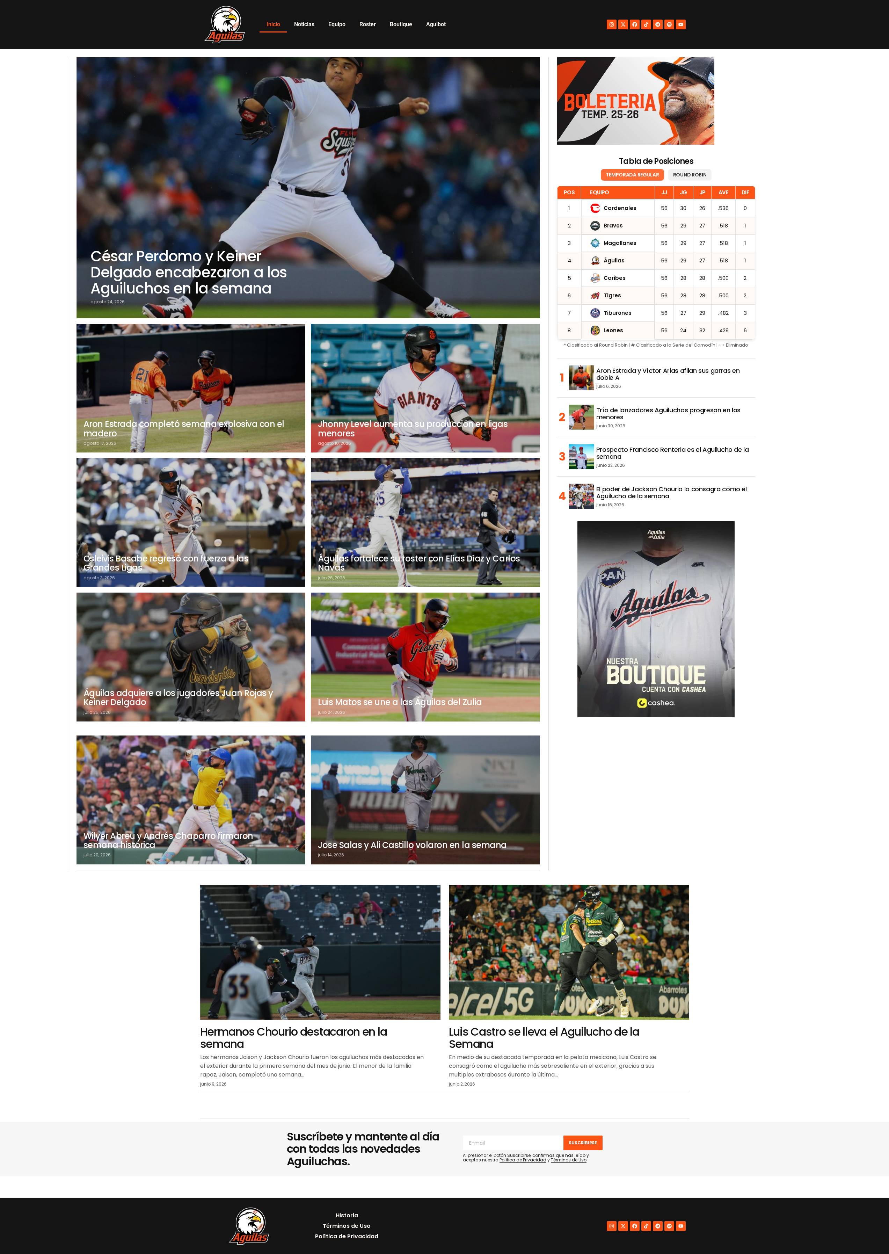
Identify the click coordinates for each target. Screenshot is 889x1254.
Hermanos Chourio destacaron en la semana (293, 1037)
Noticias (304, 24)
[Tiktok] (646, 24)
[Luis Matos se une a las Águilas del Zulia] (425, 657)
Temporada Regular (632, 174)
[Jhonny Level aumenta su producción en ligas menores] (425, 388)
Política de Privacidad (523, 1160)
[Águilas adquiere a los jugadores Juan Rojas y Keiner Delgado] (191, 657)
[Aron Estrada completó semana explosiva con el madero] (191, 388)
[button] (868, 1233)
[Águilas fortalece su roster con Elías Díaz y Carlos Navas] (425, 522)
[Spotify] (669, 24)
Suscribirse (583, 1143)
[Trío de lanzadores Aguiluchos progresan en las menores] (581, 417)
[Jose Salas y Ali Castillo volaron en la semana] (425, 799)
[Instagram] (612, 24)
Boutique (401, 24)
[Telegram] (658, 24)
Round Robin (690, 174)
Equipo (336, 24)
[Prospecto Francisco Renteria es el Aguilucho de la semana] (581, 456)
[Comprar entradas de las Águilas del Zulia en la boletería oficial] (635, 101)
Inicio (273, 24)
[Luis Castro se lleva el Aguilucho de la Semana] (569, 952)
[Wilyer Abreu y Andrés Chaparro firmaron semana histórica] (191, 799)
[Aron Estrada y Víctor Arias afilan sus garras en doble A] (581, 377)
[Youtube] (681, 24)
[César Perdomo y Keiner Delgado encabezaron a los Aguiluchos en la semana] (308, 187)
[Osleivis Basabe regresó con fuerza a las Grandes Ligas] (191, 522)
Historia (347, 1215)
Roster (367, 24)
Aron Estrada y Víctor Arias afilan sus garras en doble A (668, 374)
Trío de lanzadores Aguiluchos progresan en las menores (668, 414)
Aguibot (436, 24)
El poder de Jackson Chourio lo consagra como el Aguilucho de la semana (671, 493)
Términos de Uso (568, 1160)
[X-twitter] (623, 24)
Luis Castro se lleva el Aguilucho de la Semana (544, 1037)
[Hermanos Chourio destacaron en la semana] (320, 952)
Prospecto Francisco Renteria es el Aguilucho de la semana (672, 453)
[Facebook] (635, 24)
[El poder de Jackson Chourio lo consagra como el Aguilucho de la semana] (581, 496)
